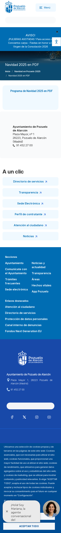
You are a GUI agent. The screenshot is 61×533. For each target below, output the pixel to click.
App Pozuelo (40, 291)
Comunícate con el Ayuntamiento (16, 271)
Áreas (36, 279)
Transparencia (28, 192)
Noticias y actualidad (38, 265)
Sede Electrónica (28, 203)
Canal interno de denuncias (23, 325)
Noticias (28, 236)
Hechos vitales (41, 285)
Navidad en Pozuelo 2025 (27, 71)
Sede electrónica (16, 289)
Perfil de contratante (28, 214)
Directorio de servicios (28, 181)
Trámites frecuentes (12, 281)
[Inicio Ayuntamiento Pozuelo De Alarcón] (15, 6)
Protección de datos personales (26, 319)
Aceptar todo (29, 526)
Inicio (7, 71)
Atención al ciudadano (28, 225)
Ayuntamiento (14, 263)
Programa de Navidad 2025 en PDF (31, 91)
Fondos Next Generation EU (23, 331)
